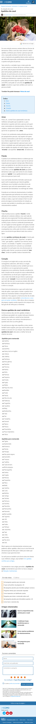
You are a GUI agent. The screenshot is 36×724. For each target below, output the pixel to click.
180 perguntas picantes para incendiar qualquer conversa (19, 588)
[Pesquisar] (34, 2)
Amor (7, 101)
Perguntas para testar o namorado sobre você (16, 596)
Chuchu (8, 106)
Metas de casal (25, 91)
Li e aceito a (12, 683)
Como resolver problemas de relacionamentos (25, 632)
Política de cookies (29, 722)
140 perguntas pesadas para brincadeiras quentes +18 (18, 599)
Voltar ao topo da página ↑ (18, 703)
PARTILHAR (28, 3)
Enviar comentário (27, 684)
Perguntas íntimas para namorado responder (16, 591)
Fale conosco (30, 720)
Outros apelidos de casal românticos (16, 111)
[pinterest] (10, 713)
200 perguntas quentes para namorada (14, 582)
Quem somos (22, 720)
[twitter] (4, 713)
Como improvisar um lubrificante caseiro (15, 593)
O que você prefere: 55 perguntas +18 (14, 585)
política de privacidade (15, 683)
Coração (8, 108)
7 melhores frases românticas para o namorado (23, 623)
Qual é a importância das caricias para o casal (25, 612)
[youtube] (7, 713)
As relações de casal (22, 6)
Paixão (8, 103)
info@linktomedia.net (15, 696)
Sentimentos (14, 6)
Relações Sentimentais (6, 6)
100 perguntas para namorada (23, 643)
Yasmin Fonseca (8, 15)
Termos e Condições (7, 722)
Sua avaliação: (8, 680)
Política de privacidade (18, 722)
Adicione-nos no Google (27, 44)
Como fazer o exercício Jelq (11, 602)
